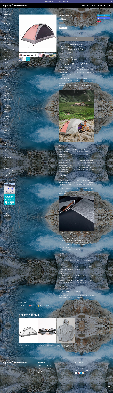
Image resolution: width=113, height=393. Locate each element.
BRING (5, 72)
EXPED (5, 86)
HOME (83, 5)
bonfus (5, 69)
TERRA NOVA (7, 144)
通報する (103, 21)
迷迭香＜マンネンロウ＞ (9, 160)
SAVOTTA (6, 130)
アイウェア (6, 46)
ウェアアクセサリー (8, 44)
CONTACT (99, 5)
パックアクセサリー (8, 29)
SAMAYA (6, 123)
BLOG (93, 5)
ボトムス (6, 33)
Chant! (5, 76)
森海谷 (5, 142)
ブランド (6, 60)
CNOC (5, 79)
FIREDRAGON (7, 88)
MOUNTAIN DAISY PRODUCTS (8, 108)
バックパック (7, 26)
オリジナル (7, 17)
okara (5, 155)
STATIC (6, 125)
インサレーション (8, 36)
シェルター (6, 51)
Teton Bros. (6, 128)
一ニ (5, 139)
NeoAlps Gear (8, 24)
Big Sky (5, 67)
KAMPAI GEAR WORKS (7, 96)
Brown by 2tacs (7, 74)
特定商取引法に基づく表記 (21, 385)
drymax (5, 83)
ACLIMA (6, 62)
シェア (103, 18)
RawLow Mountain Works (8, 147)
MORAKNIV (6, 111)
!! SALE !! (6, 20)
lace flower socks (8, 99)
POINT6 (6, 118)
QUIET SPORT (7, 152)
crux (5, 81)
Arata (5, 166)
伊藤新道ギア (7, 14)
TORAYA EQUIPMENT (9, 173)
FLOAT (5, 163)
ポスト (103, 15)
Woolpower (6, 135)
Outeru (5, 175)
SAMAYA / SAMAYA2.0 (28, 11)
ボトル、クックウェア (9, 56)
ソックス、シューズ (8, 42)
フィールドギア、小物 (9, 49)
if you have (6, 93)
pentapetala (6, 116)
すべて (22, 305)
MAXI (5, 101)
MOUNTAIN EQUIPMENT (7, 104)
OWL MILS (6, 113)
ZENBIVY (6, 137)
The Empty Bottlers (8, 157)
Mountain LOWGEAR (8, 170)
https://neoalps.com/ (33, 385)
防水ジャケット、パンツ (9, 39)
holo (5, 150)
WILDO (5, 132)
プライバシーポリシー (8, 385)
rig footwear (7, 168)
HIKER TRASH (7, 91)
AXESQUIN (6, 65)
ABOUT (88, 5)
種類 (60, 25)
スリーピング (7, 54)
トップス (6, 31)
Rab (5, 120)
